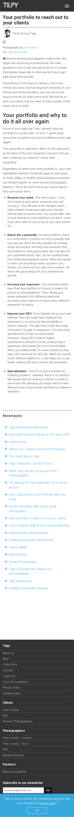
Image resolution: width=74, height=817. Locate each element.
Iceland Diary (18, 442)
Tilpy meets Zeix (20, 581)
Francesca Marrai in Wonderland (31, 540)
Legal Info (9, 676)
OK (37, 810)
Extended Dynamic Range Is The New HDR (39, 434)
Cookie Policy (11, 693)
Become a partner (14, 771)
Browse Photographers (17, 721)
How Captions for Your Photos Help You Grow (37, 497)
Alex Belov (30, 47)
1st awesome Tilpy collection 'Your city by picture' (38, 485)
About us (8, 653)
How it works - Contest (17, 738)
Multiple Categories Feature (28, 588)
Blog (6, 658)
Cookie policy (48, 803)
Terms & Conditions (15, 682)
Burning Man (18, 554)
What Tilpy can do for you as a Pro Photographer (33, 473)
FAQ (5, 715)
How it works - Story (15, 743)
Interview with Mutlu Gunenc (29, 533)
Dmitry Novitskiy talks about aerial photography (32, 508)
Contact (8, 670)
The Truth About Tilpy (24, 456)
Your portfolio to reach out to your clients (37, 518)
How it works (11, 710)
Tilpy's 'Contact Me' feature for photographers (30, 571)
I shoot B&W (18, 547)
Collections (10, 664)
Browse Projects (13, 755)
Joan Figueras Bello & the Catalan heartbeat (39, 525)
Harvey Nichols (17, 52)
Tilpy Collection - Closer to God (30, 463)
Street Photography (22, 562)
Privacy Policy (11, 687)
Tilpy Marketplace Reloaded (28, 427)
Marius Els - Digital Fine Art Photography (37, 449)
